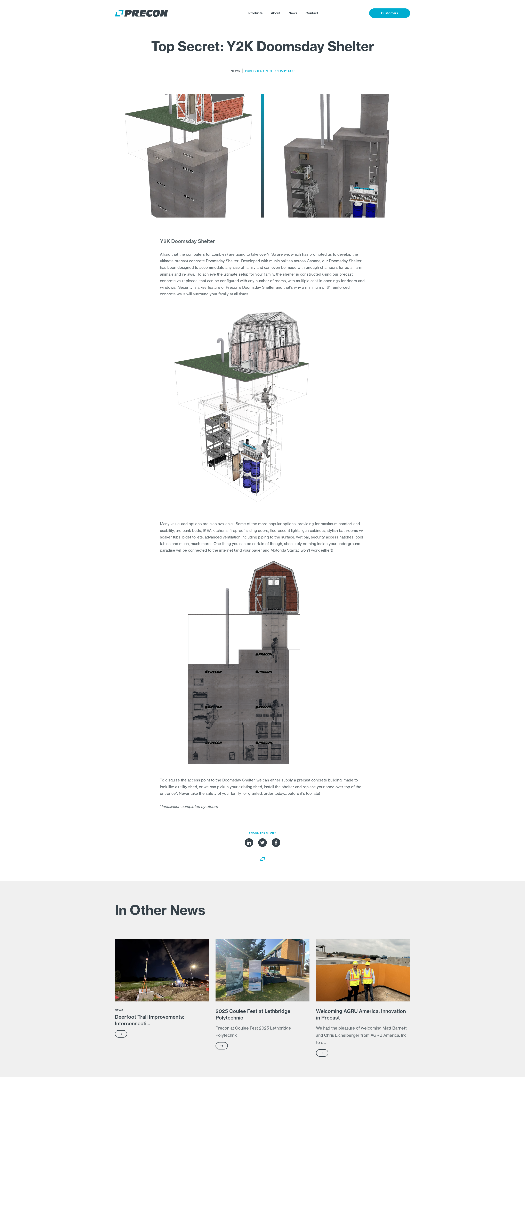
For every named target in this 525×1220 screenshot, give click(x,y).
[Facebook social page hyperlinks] (276, 842)
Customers (389, 13)
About (275, 13)
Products (255, 13)
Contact (312, 13)
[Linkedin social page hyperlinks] (249, 842)
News (293, 13)
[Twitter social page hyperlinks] (262, 842)
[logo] (156, 13)
